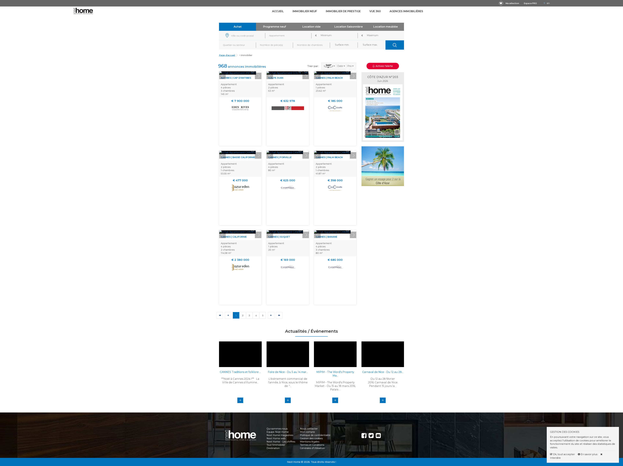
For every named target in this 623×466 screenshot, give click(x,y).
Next (258, 76)
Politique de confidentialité (315, 435)
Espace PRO (530, 3)
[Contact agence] (258, 70)
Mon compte (307, 431)
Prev (222, 76)
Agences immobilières (406, 11)
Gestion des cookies (311, 438)
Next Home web (276, 438)
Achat (238, 26)
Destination (273, 448)
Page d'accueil (227, 55)
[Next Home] (83, 10)
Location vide (311, 26)
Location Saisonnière (348, 26)
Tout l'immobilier (276, 444)
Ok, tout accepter (563, 454)
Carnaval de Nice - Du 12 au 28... (382, 372)
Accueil (278, 11)
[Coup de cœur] (501, 3)
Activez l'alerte (313, 460)
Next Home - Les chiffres (281, 441)
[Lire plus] (237, 73)
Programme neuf (274, 26)
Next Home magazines (280, 435)
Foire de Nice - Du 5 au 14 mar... (288, 372)
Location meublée (385, 26)
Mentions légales (309, 441)
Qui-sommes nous (277, 428)
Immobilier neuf (305, 11)
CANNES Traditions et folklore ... (240, 372)
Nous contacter (309, 428)
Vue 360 (375, 11)
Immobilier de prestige (343, 11)
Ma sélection (512, 3)
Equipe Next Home (278, 431)
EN (548, 3)
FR (544, 3)
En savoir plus (589, 454)
